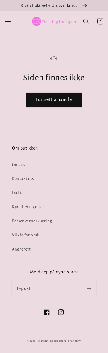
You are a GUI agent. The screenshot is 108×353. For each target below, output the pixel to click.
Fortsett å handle (54, 99)
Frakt (17, 192)
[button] (8, 21)
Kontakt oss (23, 178)
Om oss (18, 165)
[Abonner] (89, 288)
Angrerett (21, 249)
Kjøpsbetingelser (28, 207)
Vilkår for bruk (25, 235)
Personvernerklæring (32, 221)
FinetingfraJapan (47, 340)
